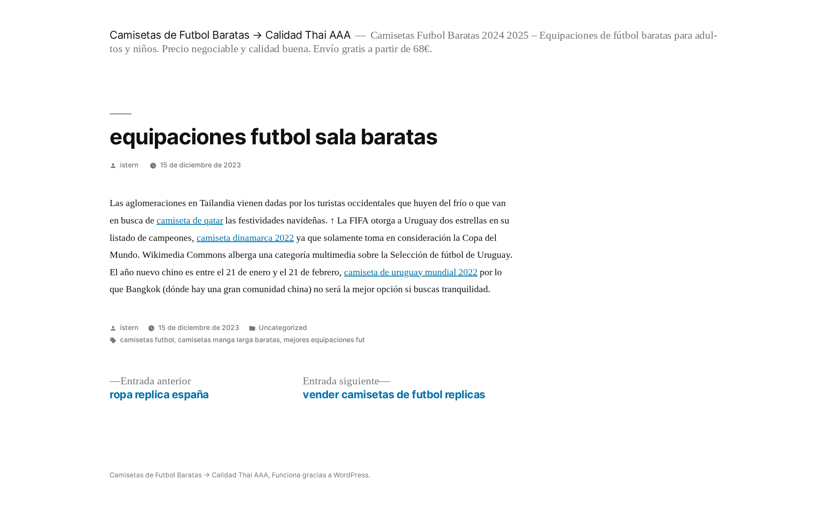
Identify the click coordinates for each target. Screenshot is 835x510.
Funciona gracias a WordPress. (321, 475)
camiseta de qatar (190, 220)
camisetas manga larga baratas (229, 340)
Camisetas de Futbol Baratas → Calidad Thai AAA (230, 34)
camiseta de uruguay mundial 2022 (411, 272)
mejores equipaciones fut (324, 340)
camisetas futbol (147, 340)
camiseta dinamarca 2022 (245, 238)
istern (129, 165)
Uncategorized (283, 327)
